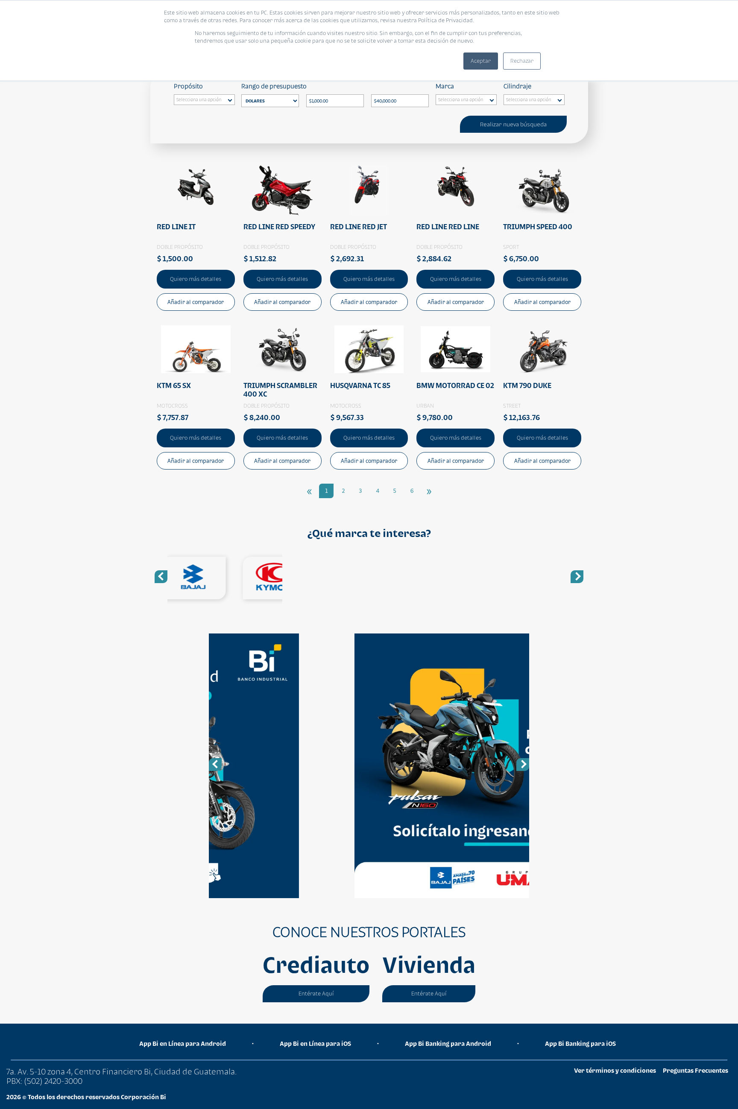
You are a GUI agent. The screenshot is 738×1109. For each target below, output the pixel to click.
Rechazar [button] (521, 61)
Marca (445, 86)
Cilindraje (517, 86)
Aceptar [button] (481, 61)
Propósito (188, 86)
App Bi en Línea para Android (182, 1043)
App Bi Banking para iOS (580, 1043)
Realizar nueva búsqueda (513, 124)
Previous (161, 576)
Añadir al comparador (195, 302)
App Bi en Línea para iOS (315, 1043)
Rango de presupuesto (274, 86)
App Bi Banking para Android (448, 1043)
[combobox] (204, 99)
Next (577, 576)
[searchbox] (206, 101)
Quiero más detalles (195, 279)
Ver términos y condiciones (615, 1070)
